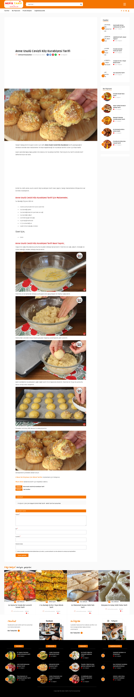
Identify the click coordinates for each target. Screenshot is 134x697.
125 (115, 121)
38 (51, 668)
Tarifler (6, 11)
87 (19, 668)
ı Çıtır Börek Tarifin (35, 477)
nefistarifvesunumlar (25, 55)
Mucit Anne (19, 482)
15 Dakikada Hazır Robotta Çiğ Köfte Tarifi (86, 678)
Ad (16, 529)
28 (28, 613)
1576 (116, 52)
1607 (116, 29)
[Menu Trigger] (124, 4)
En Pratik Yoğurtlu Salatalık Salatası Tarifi (86, 654)
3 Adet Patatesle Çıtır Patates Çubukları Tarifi (55, 678)
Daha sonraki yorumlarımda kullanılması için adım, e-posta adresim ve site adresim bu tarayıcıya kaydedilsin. (46, 551)
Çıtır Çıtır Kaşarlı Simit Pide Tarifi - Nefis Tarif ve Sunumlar (42, 503)
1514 (116, 64)
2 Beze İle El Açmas (22, 477)
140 (115, 109)
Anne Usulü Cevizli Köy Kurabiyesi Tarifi (33, 486)
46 (83, 658)
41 (51, 656)
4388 (116, 41)
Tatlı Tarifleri (26, 489)
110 (83, 681)
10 (59, 613)
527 (115, 668)
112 (19, 680)
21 (61, 55)
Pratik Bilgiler (27, 11)
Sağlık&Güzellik (39, 11)
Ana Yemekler (20, 601)
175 (115, 133)
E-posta (17, 536)
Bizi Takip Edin (12, 631)
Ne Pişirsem (16, 11)
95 (115, 97)
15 (122, 611)
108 (83, 668)
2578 (116, 74)
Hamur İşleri (52, 601)
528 (115, 656)
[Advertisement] (50, 31)
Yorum (17, 514)
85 (19, 656)
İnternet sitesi (19, 544)
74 (51, 681)
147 (115, 145)
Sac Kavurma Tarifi (119, 73)
